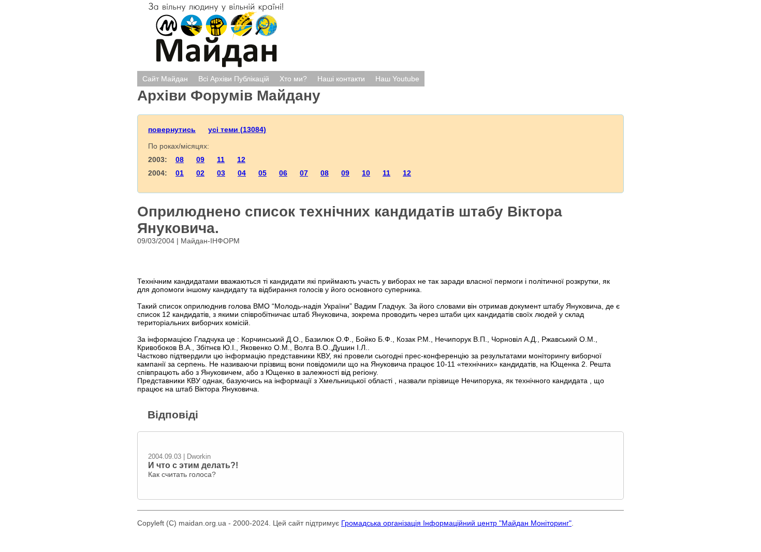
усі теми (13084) (237, 129)
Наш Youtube (397, 79)
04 (242, 173)
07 (304, 173)
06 (283, 173)
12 (241, 159)
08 (179, 159)
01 (179, 173)
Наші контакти (341, 79)
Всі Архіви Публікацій (233, 79)
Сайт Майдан (165, 79)
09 (200, 159)
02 (200, 173)
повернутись (172, 129)
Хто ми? (293, 79)
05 (262, 173)
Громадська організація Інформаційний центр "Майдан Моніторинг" (456, 523)
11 (221, 159)
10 (366, 173)
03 (221, 173)
